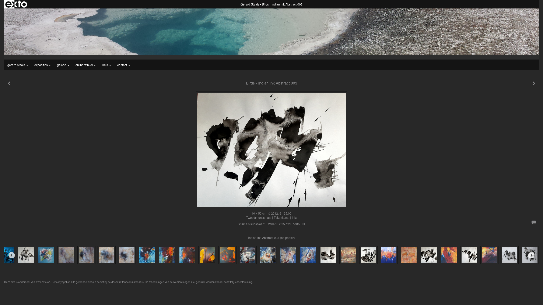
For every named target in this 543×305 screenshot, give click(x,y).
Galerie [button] (62, 65)
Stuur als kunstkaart (269, 224)
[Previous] (11, 255)
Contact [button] (122, 65)
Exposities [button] (41, 65)
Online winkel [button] (85, 65)
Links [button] (105, 65)
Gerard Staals (250, 4)
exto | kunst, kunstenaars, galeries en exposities (16, 4)
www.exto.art (43, 282)
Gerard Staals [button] (16, 65)
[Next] (531, 255)
